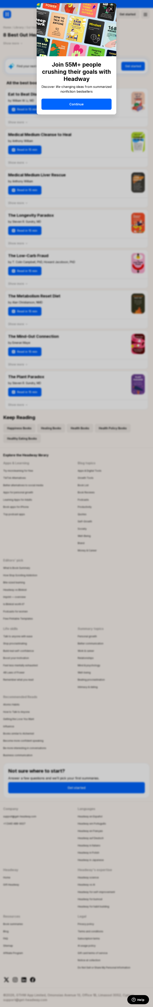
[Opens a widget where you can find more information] (138, 1000)
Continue (76, 104)
